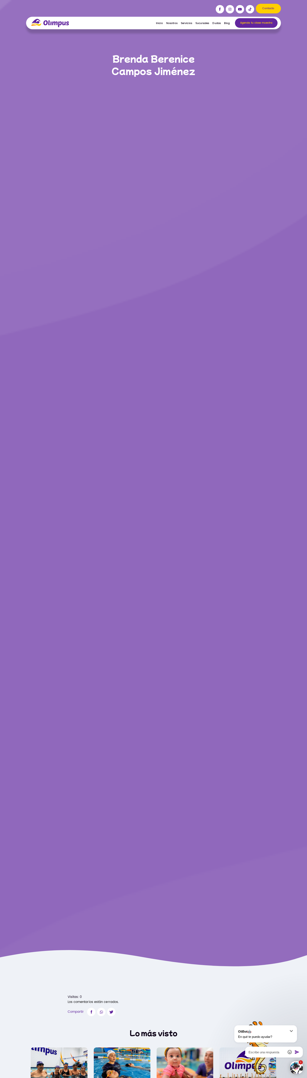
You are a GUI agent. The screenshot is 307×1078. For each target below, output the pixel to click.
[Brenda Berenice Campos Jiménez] (91, 1012)
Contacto (268, 8)
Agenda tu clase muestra (256, 23)
